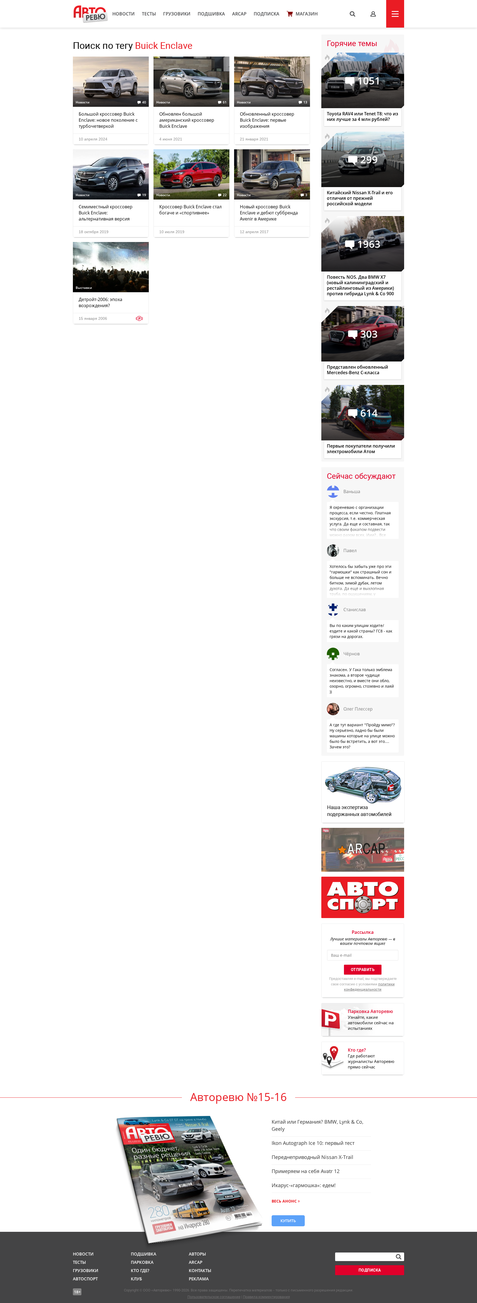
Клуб (136, 1278)
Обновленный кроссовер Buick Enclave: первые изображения (267, 120)
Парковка (142, 1262)
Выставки (84, 287)
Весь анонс (284, 1201)
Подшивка (211, 14)
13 (305, 102)
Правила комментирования (266, 1297)
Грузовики (176, 14)
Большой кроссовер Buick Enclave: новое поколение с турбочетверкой (108, 120)
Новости (123, 14)
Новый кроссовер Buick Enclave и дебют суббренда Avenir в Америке (269, 213)
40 (144, 102)
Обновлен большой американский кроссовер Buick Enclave (186, 120)
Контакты (200, 1270)
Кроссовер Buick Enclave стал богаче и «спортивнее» (190, 210)
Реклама (199, 1278)
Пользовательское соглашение (213, 1297)
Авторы (197, 1254)
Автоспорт (85, 1278)
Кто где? (140, 1270)
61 (225, 102)
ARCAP (239, 14)
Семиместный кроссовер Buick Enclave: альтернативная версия (105, 213)
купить (288, 1220)
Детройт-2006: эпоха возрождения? (100, 302)
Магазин (307, 14)
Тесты (149, 14)
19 (144, 195)
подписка (370, 1270)
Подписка (266, 14)
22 (225, 195)
